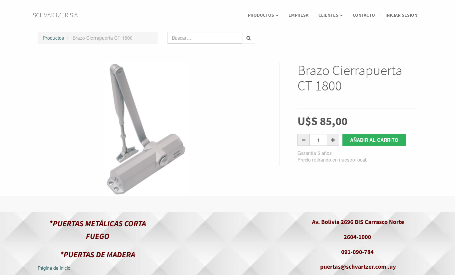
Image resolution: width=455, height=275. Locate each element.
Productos (53, 37)
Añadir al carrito (374, 139)
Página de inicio (54, 267)
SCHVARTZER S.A (55, 15)
